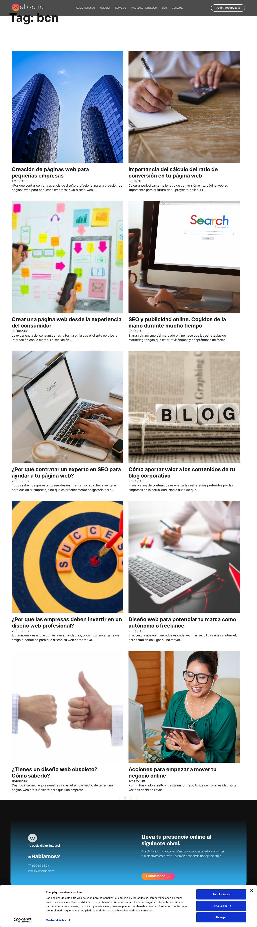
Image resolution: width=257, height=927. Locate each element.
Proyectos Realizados (144, 7)
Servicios (120, 7)
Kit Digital (105, 7)
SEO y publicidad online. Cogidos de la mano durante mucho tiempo (177, 322)
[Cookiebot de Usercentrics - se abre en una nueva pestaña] (22, 920)
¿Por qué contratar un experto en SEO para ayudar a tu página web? (66, 472)
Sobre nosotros (85, 7)
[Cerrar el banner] (251, 890)
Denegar (221, 917)
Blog (164, 7)
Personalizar (219, 905)
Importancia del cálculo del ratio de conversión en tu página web (173, 172)
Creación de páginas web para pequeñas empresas (50, 172)
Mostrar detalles (56, 920)
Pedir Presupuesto (228, 7)
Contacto (177, 7)
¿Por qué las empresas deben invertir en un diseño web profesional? (67, 622)
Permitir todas (221, 894)
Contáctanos (155, 876)
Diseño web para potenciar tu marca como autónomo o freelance (182, 622)
